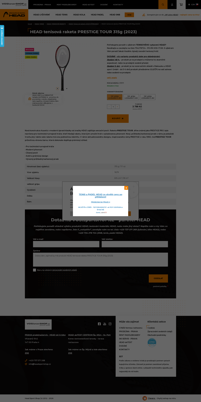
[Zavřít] (126, 188)
